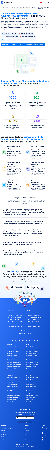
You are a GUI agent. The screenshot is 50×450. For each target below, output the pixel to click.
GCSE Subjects (30, 313)
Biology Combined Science (23, 7)
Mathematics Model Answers (14, 364)
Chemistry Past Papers (12, 351)
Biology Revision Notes (32, 362)
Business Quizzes (11, 399)
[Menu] (48, 2)
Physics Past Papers (31, 382)
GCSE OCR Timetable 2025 (33, 319)
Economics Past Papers (32, 351)
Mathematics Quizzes (12, 368)
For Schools (4, 439)
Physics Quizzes (30, 384)
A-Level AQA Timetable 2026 (15, 321)
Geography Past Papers (13, 382)
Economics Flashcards (31, 355)
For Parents (4, 437)
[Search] (37, 2)
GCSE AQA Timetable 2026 (33, 321)
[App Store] (17, 287)
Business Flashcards (12, 401)
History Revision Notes (31, 393)
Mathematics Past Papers (13, 366)
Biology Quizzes (30, 368)
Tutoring (3, 432)
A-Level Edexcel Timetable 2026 (16, 324)
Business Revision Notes (13, 393)
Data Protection (18, 446)
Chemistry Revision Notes (13, 347)
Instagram (46, 432)
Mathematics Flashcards (13, 371)
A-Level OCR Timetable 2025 (15, 319)
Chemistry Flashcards (12, 355)
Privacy (26, 432)
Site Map (33, 446)
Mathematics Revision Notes (14, 362)
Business (10, 390)
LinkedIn (46, 440)
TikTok (45, 435)
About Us (26, 428)
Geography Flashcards (12, 386)
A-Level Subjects (12, 313)
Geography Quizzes (12, 384)
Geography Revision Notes (14, 377)
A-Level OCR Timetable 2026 (15, 326)
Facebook (46, 428)
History (28, 390)
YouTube (46, 437)
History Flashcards (30, 401)
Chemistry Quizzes (12, 353)
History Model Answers (32, 395)
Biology (28, 359)
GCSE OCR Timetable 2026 (33, 326)
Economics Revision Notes (32, 347)
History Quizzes (30, 399)
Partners (26, 430)
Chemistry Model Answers (13, 349)
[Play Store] (32, 287)
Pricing (3, 430)
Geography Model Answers (14, 379)
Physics (28, 375)
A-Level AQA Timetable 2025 (15, 315)
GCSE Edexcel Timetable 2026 (34, 324)
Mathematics (11, 359)
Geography (10, 375)
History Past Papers (31, 397)
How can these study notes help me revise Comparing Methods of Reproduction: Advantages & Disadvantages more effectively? (23, 222)
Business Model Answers (13, 395)
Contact (26, 439)
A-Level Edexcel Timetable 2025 (16, 317)
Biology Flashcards (31, 371)
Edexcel (13, 7)
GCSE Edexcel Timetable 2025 (34, 317)
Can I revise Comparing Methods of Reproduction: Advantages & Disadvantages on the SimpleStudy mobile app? (23, 243)
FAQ (25, 437)
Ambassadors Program (7, 428)
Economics (29, 344)
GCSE (7, 7)
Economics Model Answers (33, 349)
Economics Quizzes (31, 353)
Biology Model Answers (32, 364)
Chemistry (10, 344)
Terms (25, 434)
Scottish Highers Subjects (25, 333)
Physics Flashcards (31, 386)
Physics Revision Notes (32, 377)
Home (2, 7)
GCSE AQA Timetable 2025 (33, 315)
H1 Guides (3, 434)
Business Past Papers (12, 397)
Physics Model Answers (32, 379)
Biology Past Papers (31, 366)
